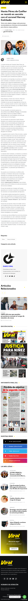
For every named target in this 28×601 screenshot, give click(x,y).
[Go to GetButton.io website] (24, 599)
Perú (11, 496)
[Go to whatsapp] (24, 597)
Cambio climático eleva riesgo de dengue (17, 499)
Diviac (3, 239)
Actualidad (13, 470)
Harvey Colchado (11, 239)
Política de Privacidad (8, 596)
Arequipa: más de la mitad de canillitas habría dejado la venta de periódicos (18, 511)
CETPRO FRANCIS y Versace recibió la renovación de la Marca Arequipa (17, 474)
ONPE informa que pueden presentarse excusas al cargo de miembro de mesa (12, 316)
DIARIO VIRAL (8, 30)
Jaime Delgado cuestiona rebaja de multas (18, 523)
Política (3, 312)
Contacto (14, 548)
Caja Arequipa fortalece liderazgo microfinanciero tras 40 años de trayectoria (18, 487)
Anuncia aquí (14, 543)
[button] (2, 293)
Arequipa (12, 507)
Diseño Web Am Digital (5, 599)
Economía (12, 483)
